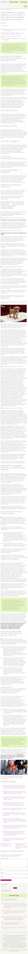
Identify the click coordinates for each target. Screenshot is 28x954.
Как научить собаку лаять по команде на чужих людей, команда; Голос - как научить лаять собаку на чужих (15, 820)
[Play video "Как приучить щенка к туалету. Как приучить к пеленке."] (14, 767)
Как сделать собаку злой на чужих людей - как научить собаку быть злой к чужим (14, 798)
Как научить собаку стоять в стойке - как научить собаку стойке (15, 809)
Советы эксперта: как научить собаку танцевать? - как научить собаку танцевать (15, 839)
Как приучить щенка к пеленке (12, 36)
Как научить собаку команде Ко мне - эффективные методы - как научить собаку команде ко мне (15, 827)
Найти (15, 887)
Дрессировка (13, 2)
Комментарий (5, 858)
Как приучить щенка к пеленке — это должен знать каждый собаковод (13, 33)
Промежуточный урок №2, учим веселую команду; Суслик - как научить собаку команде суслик (13, 804)
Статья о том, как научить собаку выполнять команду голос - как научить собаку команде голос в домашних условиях (14, 833)
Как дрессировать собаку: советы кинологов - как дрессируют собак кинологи (14, 814)
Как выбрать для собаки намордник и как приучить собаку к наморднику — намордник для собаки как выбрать (15, 918)
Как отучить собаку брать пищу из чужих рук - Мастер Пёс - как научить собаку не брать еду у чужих (15, 792)
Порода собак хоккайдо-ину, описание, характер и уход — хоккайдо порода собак (15, 912)
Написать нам (14, 895)
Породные (23, 2)
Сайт (2, 876)
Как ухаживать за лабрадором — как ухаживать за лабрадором (13, 923)
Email (2, 872)
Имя (2, 869)
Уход (25, 6)
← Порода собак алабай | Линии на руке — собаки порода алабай (6, 844)
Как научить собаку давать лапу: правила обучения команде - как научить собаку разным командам (14, 787)
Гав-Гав (4, 2)
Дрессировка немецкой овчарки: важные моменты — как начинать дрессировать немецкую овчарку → (21, 846)
